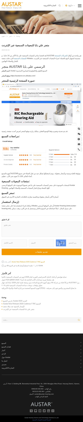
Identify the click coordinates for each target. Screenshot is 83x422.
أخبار (3, 350)
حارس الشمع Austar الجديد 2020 (15, 301)
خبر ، (11, 36)
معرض (4, 364)
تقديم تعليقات (41, 252)
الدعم (4, 354)
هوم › (3, 36)
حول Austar (6, 357)
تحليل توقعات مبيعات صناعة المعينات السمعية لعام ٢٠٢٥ (22, 285)
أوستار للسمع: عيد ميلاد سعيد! (13, 306)
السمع (4, 343)
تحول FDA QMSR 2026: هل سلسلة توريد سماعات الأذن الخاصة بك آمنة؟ (28, 280)
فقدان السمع (6, 347)
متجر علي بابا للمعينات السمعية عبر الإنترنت (18, 309)
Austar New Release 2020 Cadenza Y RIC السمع (22, 304)
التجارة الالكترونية (50, 5)
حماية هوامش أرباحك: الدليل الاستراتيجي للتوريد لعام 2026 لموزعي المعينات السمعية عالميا (34, 277)
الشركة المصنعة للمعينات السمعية (41, 420)
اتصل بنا (4, 361)
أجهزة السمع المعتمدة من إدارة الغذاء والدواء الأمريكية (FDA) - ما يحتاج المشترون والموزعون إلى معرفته (39, 288)
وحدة (18, 36)
